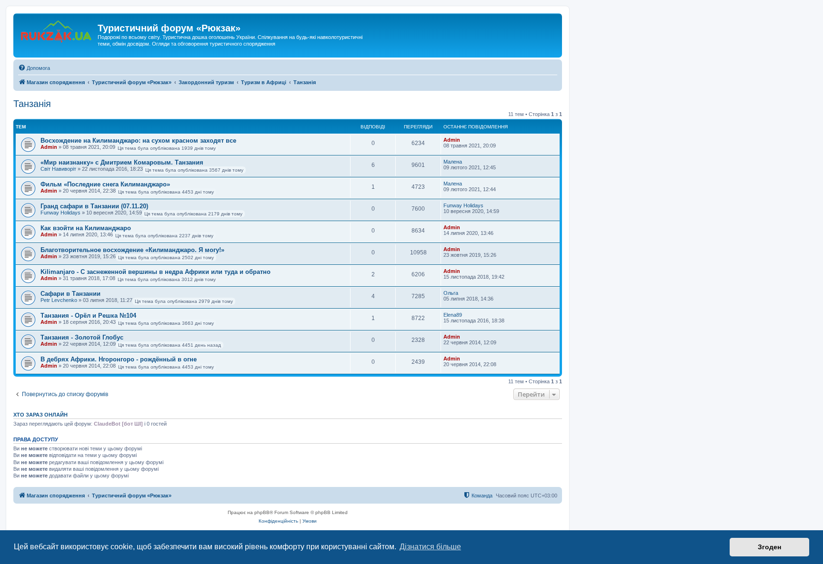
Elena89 (452, 315)
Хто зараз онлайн (40, 415)
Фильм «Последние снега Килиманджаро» (105, 184)
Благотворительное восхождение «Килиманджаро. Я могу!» (132, 249)
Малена (452, 162)
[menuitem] (34, 68)
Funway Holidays (60, 212)
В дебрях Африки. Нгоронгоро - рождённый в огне (118, 359)
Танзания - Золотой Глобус (81, 337)
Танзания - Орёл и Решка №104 (88, 315)
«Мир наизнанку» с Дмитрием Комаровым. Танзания (121, 162)
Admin (48, 147)
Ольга (450, 293)
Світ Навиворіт (58, 169)
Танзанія (32, 103)
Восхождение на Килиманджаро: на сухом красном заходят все (138, 140)
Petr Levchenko (58, 300)
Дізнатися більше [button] (430, 547)
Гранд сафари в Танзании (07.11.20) (94, 206)
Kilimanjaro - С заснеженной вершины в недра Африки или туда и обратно (155, 271)
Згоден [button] (769, 547)
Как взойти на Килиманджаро (85, 228)
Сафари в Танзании (70, 293)
